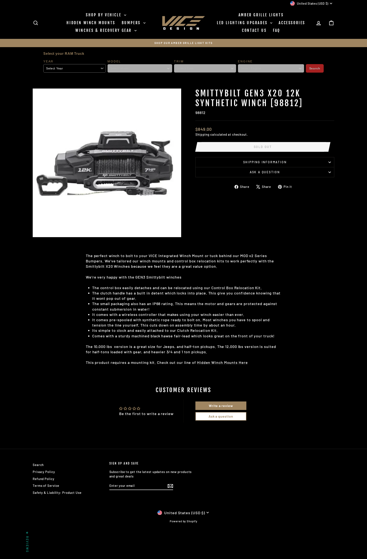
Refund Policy (43, 479)
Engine (245, 61)
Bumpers (132, 22)
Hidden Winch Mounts (90, 22)
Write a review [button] (221, 406)
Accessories (292, 22)
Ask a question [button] (221, 416)
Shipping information (265, 162)
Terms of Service (46, 485)
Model (114, 61)
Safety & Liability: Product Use (57, 492)
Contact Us (254, 30)
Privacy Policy (44, 472)
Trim (179, 61)
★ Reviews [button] (27, 541)
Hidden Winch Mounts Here (222, 362)
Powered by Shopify (183, 521)
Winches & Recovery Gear (104, 30)
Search (314, 68)
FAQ (276, 30)
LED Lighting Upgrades (243, 22)
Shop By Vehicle (104, 15)
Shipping (202, 134)
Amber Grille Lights (261, 15)
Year (48, 61)
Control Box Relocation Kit (236, 287)
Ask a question (265, 172)
